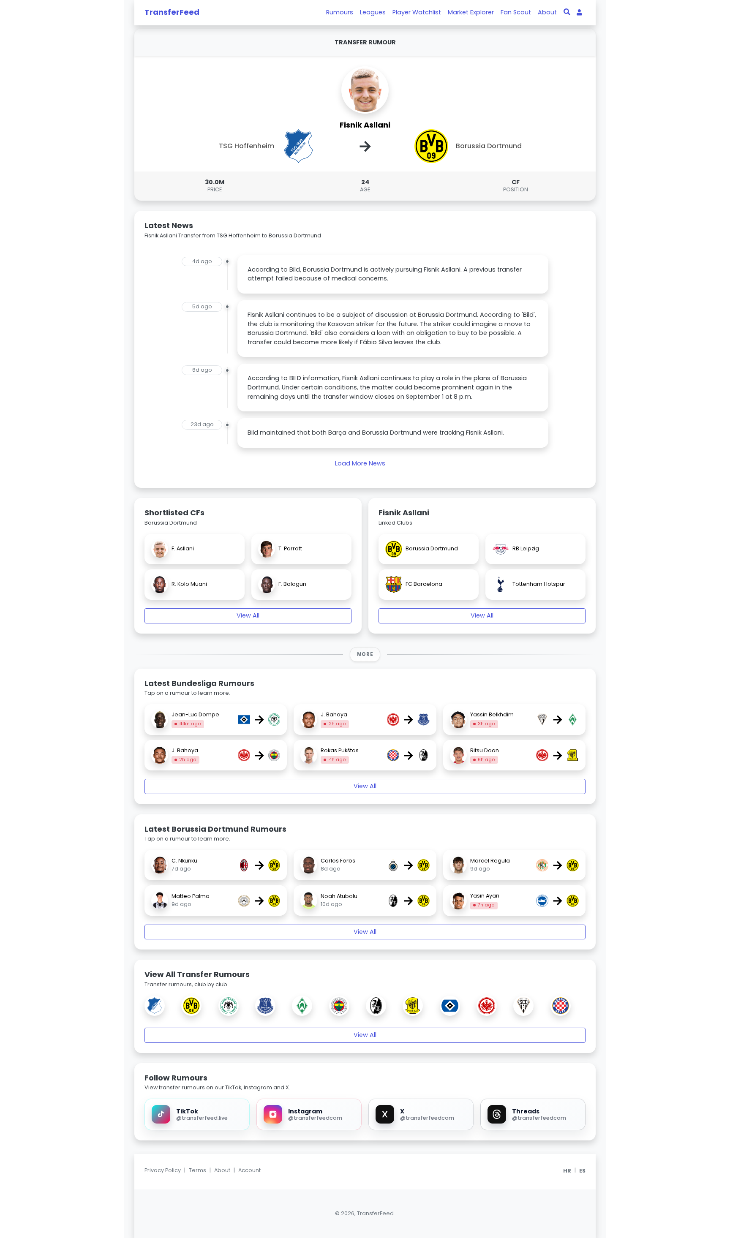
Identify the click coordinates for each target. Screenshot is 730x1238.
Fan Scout (516, 12)
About (547, 12)
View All (248, 615)
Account (249, 1170)
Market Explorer (471, 12)
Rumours (339, 12)
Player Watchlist (416, 12)
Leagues (373, 12)
